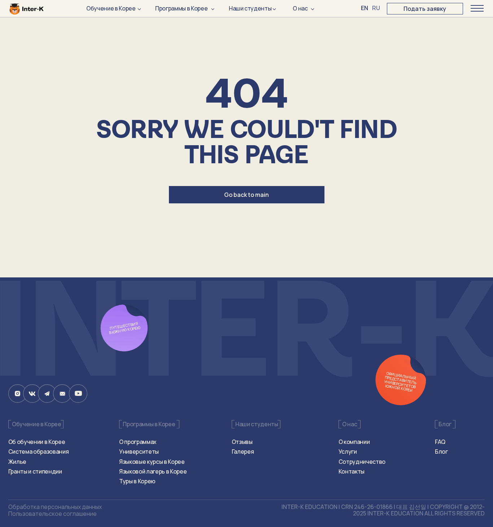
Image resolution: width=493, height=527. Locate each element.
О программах (138, 442)
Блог (441, 451)
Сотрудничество (362, 462)
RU (376, 8)
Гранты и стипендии (35, 471)
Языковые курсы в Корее (152, 462)
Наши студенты (250, 8)
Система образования (38, 451)
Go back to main (246, 195)
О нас (300, 8)
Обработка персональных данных (55, 507)
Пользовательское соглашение (52, 514)
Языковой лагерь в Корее (153, 471)
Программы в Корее (181, 8)
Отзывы (242, 442)
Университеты (139, 451)
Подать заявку (424, 9)
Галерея (243, 451)
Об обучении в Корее (36, 442)
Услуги (348, 451)
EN (364, 8)
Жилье (17, 462)
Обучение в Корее (111, 8)
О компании (354, 442)
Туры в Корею (137, 481)
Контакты (352, 471)
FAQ (440, 442)
